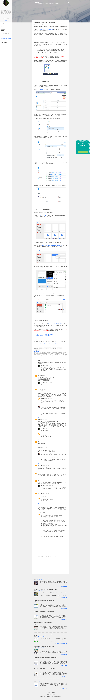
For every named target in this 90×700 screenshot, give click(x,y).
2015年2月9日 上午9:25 (43, 360)
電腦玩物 (37, 2)
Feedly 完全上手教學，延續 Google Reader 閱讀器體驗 (44, 668)
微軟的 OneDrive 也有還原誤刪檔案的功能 (55, 323)
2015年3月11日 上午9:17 (49, 453)
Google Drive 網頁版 (42, 215)
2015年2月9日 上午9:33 (49, 365)
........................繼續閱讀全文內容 (61, 586)
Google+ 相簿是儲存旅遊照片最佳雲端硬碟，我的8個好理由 (45, 657)
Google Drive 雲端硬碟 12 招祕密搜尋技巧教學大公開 (52, 245)
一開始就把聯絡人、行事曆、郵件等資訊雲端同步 (45, 334)
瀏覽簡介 (6, 20)
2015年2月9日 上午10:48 (48, 398)
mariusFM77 (53, 694)
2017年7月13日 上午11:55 (49, 485)
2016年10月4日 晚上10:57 (45, 465)
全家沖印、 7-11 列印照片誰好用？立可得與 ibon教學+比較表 (45, 589)
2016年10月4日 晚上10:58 (45, 473)
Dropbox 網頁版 (40, 89)
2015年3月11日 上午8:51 (43, 447)
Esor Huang (43, 365)
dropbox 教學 (59, 348)
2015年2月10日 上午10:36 (49, 428)
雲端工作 (40, 348)
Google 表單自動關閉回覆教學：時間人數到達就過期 (44, 600)
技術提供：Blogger (51, 692)
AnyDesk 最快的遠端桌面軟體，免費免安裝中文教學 (44, 679)
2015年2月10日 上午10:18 (43, 419)
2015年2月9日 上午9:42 (45, 375)
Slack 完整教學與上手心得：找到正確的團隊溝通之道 (44, 578)
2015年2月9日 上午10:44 (45, 389)
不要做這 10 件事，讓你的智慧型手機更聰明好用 (43, 622)
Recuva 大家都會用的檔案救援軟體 (46, 29)
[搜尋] (68, 2)
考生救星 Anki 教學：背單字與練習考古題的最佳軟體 (44, 646)
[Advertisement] (50, 12)
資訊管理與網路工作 (47, 348)
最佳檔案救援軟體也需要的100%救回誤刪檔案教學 (49, 343)
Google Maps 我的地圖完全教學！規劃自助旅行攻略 (44, 611)
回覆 (38, 373)
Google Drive (37, 350)
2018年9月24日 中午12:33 (45, 493)
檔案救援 (54, 348)
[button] (66, 22)
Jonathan (40, 389)
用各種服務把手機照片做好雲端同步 (43, 335)
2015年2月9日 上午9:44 (49, 382)
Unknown (40, 375)
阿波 (39, 419)
